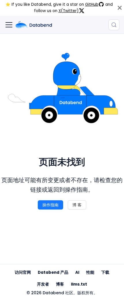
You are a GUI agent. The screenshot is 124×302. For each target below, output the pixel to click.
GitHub (91, 4)
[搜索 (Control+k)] (113, 24)
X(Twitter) (69, 11)
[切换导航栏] (9, 24)
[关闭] (119, 8)
